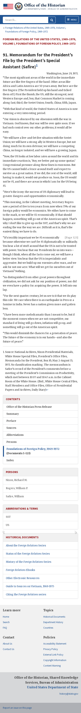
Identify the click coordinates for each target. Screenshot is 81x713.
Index (10, 460)
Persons (11, 442)
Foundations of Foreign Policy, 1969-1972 (32, 451)
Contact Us (8, 649)
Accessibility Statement (54, 643)
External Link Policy (53, 654)
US (7, 525)
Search (6, 622)
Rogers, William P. (17, 488)
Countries (48, 627)
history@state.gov (69, 693)
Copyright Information (54, 660)
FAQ (5, 627)
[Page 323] (71, 237)
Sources (11, 428)
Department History (53, 622)
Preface (11, 421)
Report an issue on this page (17, 707)
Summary (12, 414)
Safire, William (15, 496)
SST (8, 517)
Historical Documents (54, 616)
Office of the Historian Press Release (29, 406)
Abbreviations (15, 435)
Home (6, 616)
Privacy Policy (50, 649)
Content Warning (52, 665)
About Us (7, 643)
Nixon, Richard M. (16, 480)
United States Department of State (52, 687)
